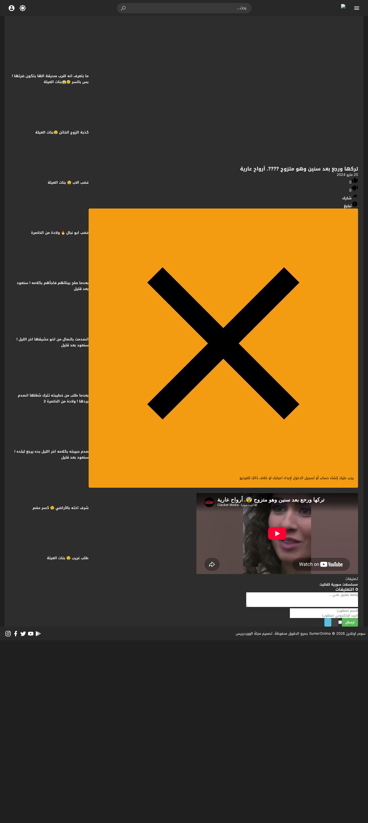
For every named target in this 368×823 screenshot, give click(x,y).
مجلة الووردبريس (248, 633)
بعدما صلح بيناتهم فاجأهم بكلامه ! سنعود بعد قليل (53, 285)
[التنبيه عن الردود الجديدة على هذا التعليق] (333, 622)
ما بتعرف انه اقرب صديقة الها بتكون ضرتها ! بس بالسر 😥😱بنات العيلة (50, 79)
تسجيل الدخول (304, 477)
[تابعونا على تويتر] (23, 633)
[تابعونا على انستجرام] (8, 633)
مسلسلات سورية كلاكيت (339, 585)
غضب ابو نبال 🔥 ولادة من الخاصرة (60, 232)
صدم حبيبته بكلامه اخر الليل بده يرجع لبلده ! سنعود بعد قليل (51, 454)
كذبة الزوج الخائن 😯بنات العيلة (62, 132)
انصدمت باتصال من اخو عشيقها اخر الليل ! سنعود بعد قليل (52, 342)
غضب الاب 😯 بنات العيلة (68, 182)
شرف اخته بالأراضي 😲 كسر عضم (61, 507)
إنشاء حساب (329, 477)
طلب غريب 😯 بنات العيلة (68, 558)
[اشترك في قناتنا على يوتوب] (30, 633)
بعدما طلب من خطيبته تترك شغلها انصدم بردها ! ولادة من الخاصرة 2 (53, 398)
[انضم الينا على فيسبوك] (15, 633)
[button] (123, 8)
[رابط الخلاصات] (38, 633)
